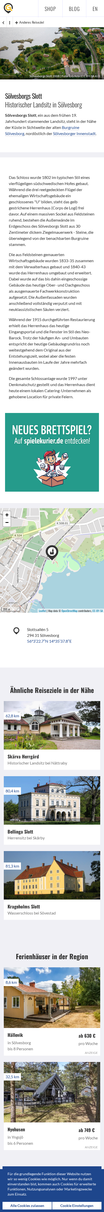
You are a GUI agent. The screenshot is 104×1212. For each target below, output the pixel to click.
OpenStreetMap (69, 611)
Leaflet (42, 611)
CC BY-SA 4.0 (90, 76)
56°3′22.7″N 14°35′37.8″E (49, 641)
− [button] (7, 522)
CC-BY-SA (97, 611)
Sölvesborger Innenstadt (74, 133)
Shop (50, 8)
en (95, 8)
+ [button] (7, 515)
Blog (74, 8)
